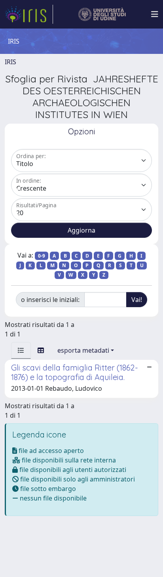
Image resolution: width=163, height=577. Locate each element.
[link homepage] (29, 14)
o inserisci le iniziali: (50, 299)
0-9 (41, 255)
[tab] (21, 350)
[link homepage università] (102, 14)
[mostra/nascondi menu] (154, 14)
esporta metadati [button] (83, 350)
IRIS (10, 61)
